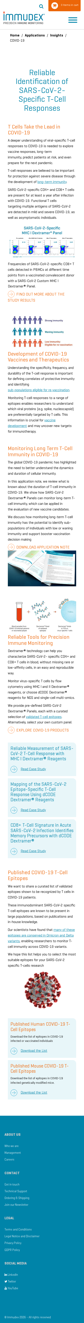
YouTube (12, 1288)
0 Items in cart (69, 5)
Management (12, 1153)
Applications (35, 35)
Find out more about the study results (36, 297)
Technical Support (15, 1191)
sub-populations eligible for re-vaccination (38, 390)
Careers (9, 1159)
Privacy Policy (12, 1243)
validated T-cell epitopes (44, 717)
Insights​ (56, 35)
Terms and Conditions (18, 1229)
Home (14, 35)
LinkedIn (12, 1275)
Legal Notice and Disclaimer (21, 1236)
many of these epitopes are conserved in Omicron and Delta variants (41, 935)
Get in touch (11, 1184)
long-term (45, 182)
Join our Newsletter (16, 1205)
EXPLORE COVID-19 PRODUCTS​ (42, 730)
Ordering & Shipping (16, 1198)
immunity (60, 182)
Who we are (11, 1146)
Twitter (11, 1281)
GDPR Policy (12, 1250)
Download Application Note (42, 547)
